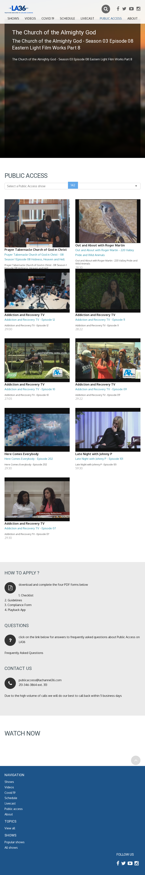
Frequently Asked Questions (24, 653)
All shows (11, 847)
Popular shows (15, 842)
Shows (13, 18)
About (132, 18)
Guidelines (15, 600)
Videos (30, 18)
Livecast (87, 18)
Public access (111, 18)
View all (10, 828)
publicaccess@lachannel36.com (40, 680)
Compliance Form (20, 605)
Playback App (17, 610)
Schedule (67, 18)
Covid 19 (48, 18)
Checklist (27, 595)
